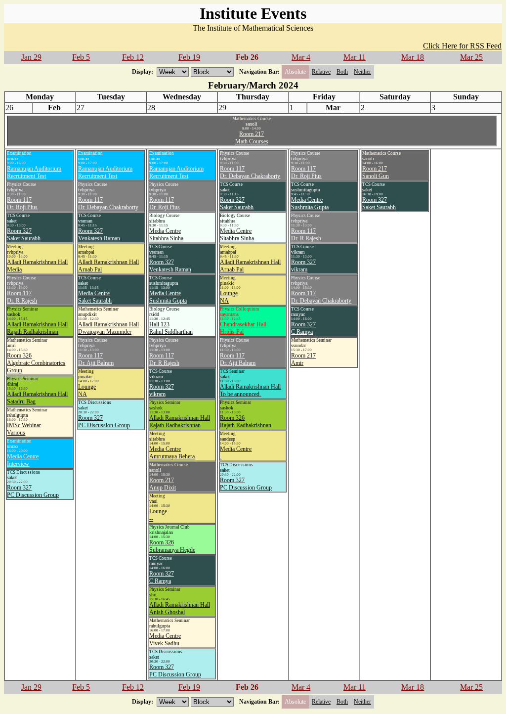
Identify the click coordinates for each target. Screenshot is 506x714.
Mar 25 (471, 57)
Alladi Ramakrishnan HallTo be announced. (250, 390)
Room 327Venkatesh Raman (99, 234)
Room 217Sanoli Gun (375, 172)
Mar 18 (412, 57)
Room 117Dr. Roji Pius (22, 203)
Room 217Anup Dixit (162, 484)
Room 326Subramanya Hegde (172, 546)
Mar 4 (301, 57)
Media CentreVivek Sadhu (165, 639)
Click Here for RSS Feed (462, 46)
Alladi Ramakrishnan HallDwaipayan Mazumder (108, 328)
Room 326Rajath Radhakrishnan (245, 421)
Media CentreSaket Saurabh (95, 297)
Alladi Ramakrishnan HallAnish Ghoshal (179, 608)
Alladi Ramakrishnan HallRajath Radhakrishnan (37, 328)
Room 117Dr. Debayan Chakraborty (108, 203)
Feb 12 (133, 57)
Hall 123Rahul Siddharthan (171, 328)
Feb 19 (189, 57)
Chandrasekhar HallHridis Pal (243, 328)
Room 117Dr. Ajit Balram (96, 359)
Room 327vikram (161, 390)
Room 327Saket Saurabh (24, 234)
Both (342, 71)
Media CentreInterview (23, 460)
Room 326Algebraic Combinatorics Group (36, 363)
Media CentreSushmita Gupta (168, 297)
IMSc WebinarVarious (24, 429)
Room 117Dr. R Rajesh (22, 297)
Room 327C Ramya (161, 577)
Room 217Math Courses (251, 138)
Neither (362, 71)
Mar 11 (354, 57)
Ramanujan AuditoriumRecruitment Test (34, 172)
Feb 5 (81, 57)
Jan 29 (31, 57)
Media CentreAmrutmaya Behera (172, 453)
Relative (321, 71)
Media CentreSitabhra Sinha (166, 234)
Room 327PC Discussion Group (33, 491)
